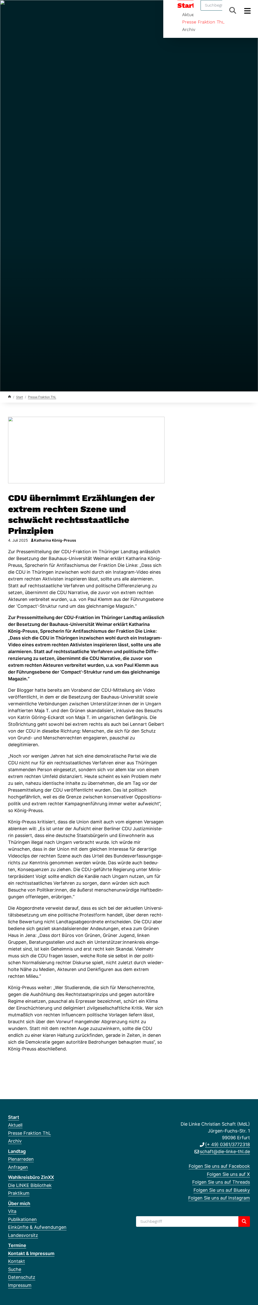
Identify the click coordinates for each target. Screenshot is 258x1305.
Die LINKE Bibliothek (30, 1185)
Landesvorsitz (23, 1235)
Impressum (19, 1285)
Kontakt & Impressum (31, 1253)
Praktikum (18, 1193)
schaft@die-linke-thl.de (225, 1151)
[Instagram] (44, 10)
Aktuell (15, 1125)
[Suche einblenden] (232, 10)
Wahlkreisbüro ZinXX (31, 1177)
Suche (14, 1269)
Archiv (188, 29)
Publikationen (22, 1219)
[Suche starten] (244, 1221)
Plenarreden (21, 1159)
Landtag (17, 1151)
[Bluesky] (35, 10)
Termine (17, 1245)
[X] (19, 10)
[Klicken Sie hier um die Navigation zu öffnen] (247, 10)
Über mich (19, 1203)
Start (19, 397)
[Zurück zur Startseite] (9, 396)
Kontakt (16, 1261)
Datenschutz (21, 1277)
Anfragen (18, 1167)
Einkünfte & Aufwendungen (37, 1227)
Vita (12, 1211)
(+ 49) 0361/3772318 (227, 1144)
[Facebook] (10, 10)
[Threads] (27, 10)
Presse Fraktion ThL (203, 21)
